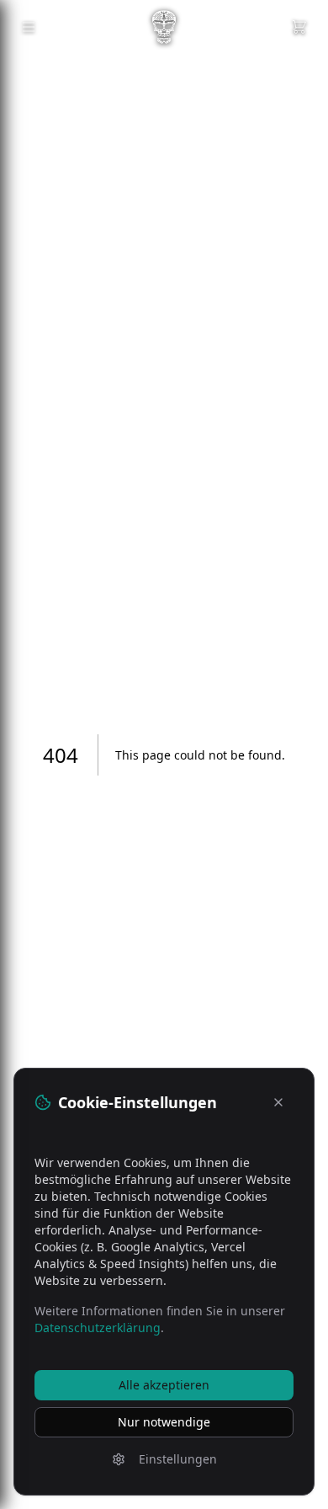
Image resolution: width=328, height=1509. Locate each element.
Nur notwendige (164, 1422)
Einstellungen (178, 1459)
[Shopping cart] (299, 27)
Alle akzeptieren (164, 1385)
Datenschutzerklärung (97, 1328)
